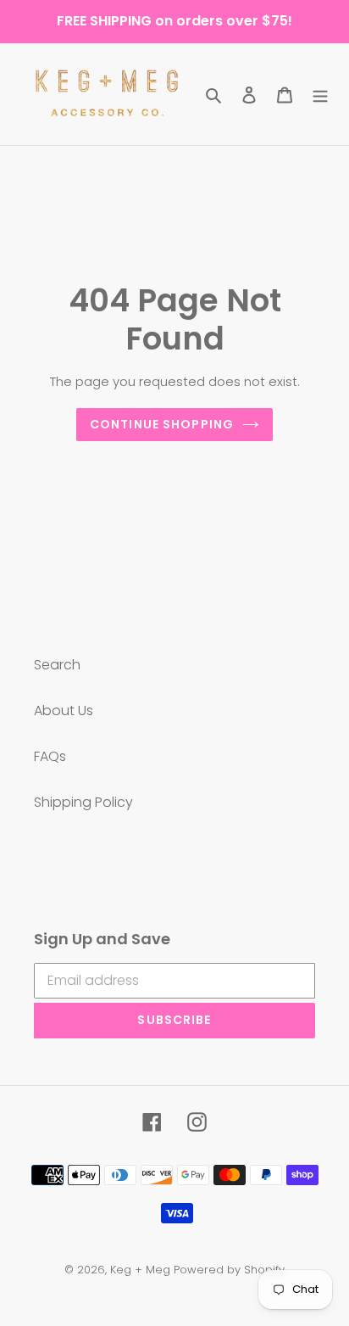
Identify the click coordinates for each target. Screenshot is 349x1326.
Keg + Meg (140, 1270)
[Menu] (320, 94)
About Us (63, 710)
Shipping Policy (83, 802)
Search (57, 664)
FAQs (50, 756)
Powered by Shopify (229, 1270)
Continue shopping (162, 424)
